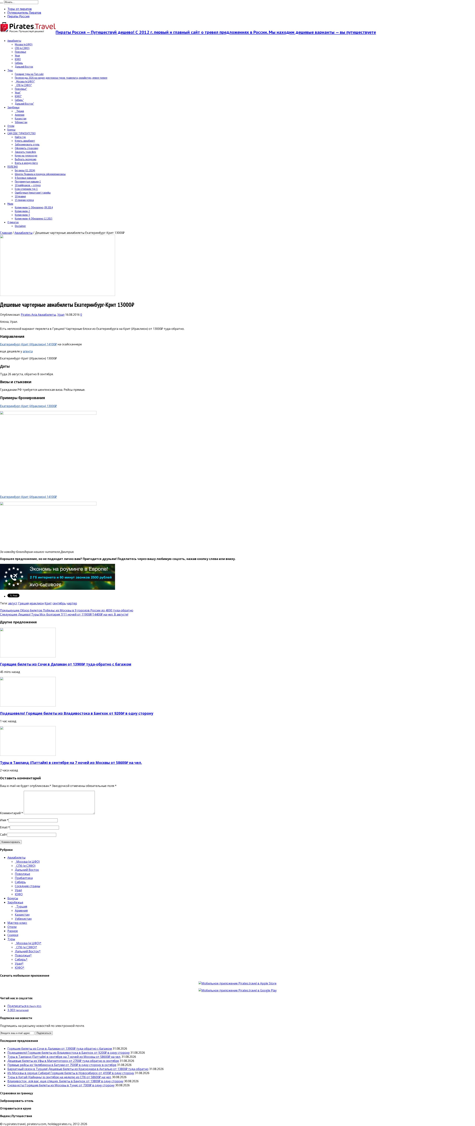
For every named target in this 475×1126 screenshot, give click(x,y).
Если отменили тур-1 (26, 189)
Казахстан (20, 118)
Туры (10, 70)
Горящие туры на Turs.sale (29, 74)
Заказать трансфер (25, 152)
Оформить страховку (26, 148)
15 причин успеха (24, 200)
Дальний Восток (24, 66)
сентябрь (59, 603)
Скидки (12, 935)
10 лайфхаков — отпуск (28, 185)
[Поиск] (1, 3)
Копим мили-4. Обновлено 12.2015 (33, 218)
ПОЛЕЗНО (12, 166)
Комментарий (11, 813)
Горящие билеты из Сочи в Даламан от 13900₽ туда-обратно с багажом (65, 664)
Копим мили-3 (22, 215)
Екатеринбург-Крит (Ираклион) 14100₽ (28, 344)
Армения (19, 115)
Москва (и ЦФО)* (25, 81)
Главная (6, 233)
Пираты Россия (18, 16)
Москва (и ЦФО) (23, 44)
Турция (19, 111)
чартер (72, 603)
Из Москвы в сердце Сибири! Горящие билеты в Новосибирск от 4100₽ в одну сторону (70, 1073)
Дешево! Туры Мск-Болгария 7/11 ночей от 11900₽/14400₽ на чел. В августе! (64, 614)
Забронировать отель (27, 144)
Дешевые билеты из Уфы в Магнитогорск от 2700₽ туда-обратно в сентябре (63, 1061)
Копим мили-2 (22, 211)
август (12, 603)
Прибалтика (24, 878)
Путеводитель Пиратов (24, 12)
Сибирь (19, 63)
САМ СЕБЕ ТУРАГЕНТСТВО (21, 133)
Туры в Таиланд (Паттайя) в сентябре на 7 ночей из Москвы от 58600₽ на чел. (71, 762)
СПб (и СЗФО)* (23, 85)
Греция (23, 603)
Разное (12, 931)
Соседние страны (27, 886)
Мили (10, 203)
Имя (3, 820)
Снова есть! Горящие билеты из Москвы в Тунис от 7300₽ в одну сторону (60, 1085)
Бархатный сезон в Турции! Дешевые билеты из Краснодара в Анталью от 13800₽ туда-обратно (77, 1069)
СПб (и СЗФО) (22, 48)
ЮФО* (18, 96)
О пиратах (13, 222)
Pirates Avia (29, 315)
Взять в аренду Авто (26, 163)
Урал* (18, 92)
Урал (17, 55)
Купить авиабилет (25, 140)
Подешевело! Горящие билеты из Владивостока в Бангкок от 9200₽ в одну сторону (76, 713)
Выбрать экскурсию (25, 159)
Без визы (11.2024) (25, 170)
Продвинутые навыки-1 (28, 181)
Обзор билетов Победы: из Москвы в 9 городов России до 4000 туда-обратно (66, 610)
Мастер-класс (17, 923)
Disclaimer (20, 226)
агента (28, 351)
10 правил (20, 196)
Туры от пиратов (19, 9)
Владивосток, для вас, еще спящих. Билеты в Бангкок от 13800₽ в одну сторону (65, 1081)
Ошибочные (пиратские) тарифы (33, 192)
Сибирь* (19, 100)
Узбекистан (21, 122)
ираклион (37, 603)
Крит (48, 603)
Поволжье (20, 52)
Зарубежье (13, 107)
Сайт (3, 835)
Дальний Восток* (24, 103)
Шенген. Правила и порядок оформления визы (40, 174)
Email (3, 827)
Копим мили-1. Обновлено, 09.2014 (34, 207)
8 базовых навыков (25, 178)
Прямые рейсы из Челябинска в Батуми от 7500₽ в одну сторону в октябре (61, 1065)
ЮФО (18, 59)
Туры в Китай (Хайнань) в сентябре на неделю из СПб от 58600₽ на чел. (59, 1077)
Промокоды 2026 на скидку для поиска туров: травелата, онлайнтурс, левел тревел (61, 77)
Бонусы (11, 129)
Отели (10, 126)
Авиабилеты (14, 40)
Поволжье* (21, 89)
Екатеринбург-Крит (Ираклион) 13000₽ (28, 406)
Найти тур (20, 137)
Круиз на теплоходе (26, 155)
